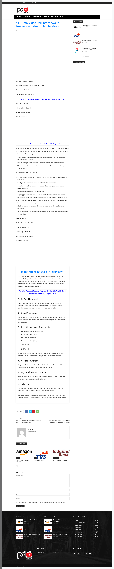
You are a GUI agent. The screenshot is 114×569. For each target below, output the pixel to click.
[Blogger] (74, 553)
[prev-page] (17, 466)
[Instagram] (91, 3)
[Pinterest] (33, 411)
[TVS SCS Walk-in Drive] (42, 453)
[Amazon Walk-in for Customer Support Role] (24, 453)
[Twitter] (93, 3)
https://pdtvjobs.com (32, 431)
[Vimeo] (95, 3)
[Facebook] (89, 3)
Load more (85, 56)
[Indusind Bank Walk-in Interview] (61, 453)
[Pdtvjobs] (17, 31)
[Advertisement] (42, 46)
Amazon (17, 457)
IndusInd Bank (56, 457)
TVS (35, 457)
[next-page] (19, 466)
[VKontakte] (90, 553)
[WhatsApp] (37, 411)
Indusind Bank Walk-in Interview (60, 460)
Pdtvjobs (21, 31)
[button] (96, 17)
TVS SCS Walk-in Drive (39, 460)
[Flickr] (82, 553)
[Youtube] (97, 3)
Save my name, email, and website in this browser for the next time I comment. (42, 502)
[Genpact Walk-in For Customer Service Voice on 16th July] (77, 50)
